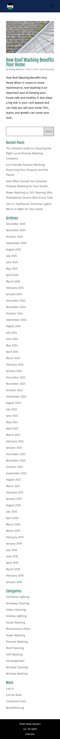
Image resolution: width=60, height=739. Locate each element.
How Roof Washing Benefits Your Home (30, 62)
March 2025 (13, 281)
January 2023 (14, 447)
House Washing (15, 622)
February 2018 (15, 575)
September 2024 (16, 320)
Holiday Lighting (16, 616)
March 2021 (13, 486)
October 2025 (14, 236)
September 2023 (16, 396)
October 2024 (14, 313)
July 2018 (11, 550)
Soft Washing (14, 654)
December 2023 (15, 377)
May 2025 (12, 268)
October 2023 (14, 390)
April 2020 (12, 518)
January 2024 (14, 371)
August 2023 (13, 403)
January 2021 (14, 499)
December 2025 (15, 224)
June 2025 (12, 262)
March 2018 (13, 569)
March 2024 (13, 358)
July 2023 (11, 409)
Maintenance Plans (18, 629)
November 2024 (16, 307)
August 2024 (13, 326)
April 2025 (12, 275)
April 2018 (12, 562)
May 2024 (12, 345)
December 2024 (16, 300)
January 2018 (14, 582)
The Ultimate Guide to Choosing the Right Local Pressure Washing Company (28, 153)
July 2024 (11, 332)
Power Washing (15, 635)
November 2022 (16, 460)
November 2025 (16, 230)
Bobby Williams (16, 69)
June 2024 (12, 339)
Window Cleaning (17, 667)
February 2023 (15, 441)
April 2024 (12, 352)
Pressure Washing (17, 641)
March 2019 (13, 531)
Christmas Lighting (17, 597)
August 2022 (13, 479)
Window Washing (16, 673)
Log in (10, 688)
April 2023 (12, 428)
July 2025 (11, 256)
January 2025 (14, 294)
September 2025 (16, 243)
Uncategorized (15, 661)
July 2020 (11, 511)
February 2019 (14, 537)
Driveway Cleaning (17, 603)
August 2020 (13, 505)
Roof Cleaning (47, 69)
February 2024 (15, 364)
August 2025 (13, 249)
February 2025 (15, 288)
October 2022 (14, 467)
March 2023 (13, 435)
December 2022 (15, 454)
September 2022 (16, 473)
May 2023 (12, 422)
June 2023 (12, 415)
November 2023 (16, 383)
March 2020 (13, 524)
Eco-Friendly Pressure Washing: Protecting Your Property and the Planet (27, 170)
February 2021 (14, 492)
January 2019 (14, 543)
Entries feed (13, 695)
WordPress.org (15, 708)
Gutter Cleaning (16, 609)
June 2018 (12, 556)
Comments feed (16, 701)
